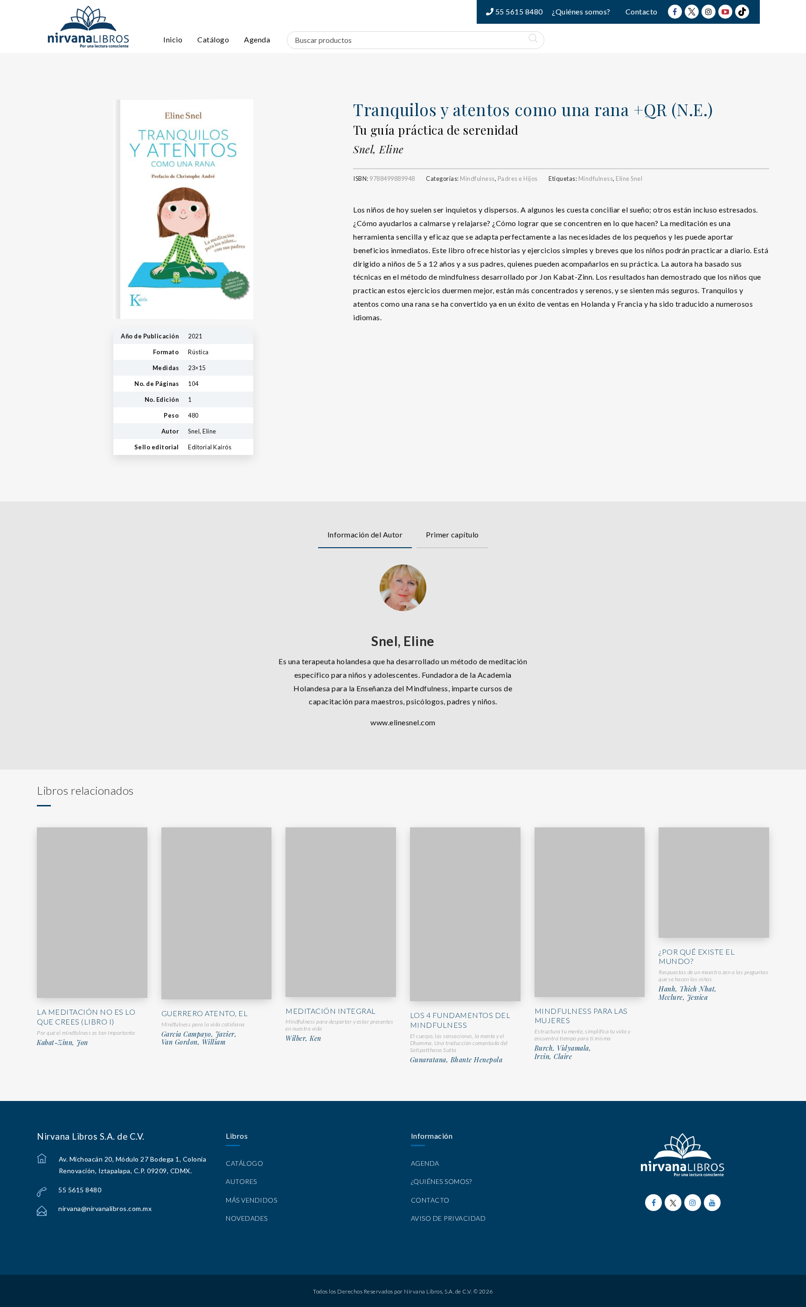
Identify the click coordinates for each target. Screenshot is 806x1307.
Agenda (257, 39)
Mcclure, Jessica (683, 997)
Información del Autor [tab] (365, 534)
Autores (241, 1181)
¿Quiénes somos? (581, 11)
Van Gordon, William (193, 1042)
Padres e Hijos (518, 178)
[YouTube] (725, 12)
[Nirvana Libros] (88, 26)
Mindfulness (477, 178)
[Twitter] (692, 12)
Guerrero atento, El (204, 1013)
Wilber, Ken (303, 1038)
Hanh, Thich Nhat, (688, 989)
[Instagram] (709, 12)
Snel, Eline (378, 149)
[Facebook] (675, 12)
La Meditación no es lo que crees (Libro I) (86, 1016)
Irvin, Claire (553, 1056)
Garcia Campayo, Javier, (199, 1034)
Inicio (172, 39)
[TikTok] (742, 12)
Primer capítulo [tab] (452, 534)
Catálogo (213, 39)
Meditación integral (330, 1010)
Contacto (641, 11)
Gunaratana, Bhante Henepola (456, 1060)
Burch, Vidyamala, (563, 1048)
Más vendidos (251, 1200)
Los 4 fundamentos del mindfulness (460, 1020)
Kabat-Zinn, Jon (62, 1043)
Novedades (247, 1218)
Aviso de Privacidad (448, 1218)
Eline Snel (629, 178)
